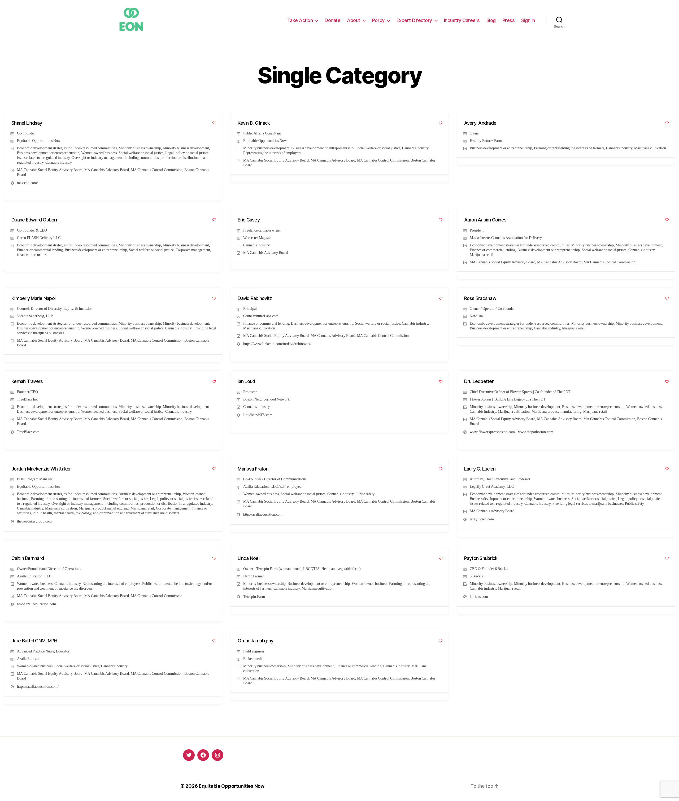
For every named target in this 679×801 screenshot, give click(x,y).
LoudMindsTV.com (257, 415)
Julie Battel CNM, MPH (34, 640)
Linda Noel (248, 558)
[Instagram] (217, 755)
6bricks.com (479, 596)
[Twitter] (189, 755)
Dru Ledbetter (479, 381)
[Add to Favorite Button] (214, 123)
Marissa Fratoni (253, 469)
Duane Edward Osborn (34, 220)
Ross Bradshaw (480, 298)
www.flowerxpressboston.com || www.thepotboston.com (511, 432)
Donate (332, 20)
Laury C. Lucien (480, 469)
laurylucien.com (482, 519)
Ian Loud (246, 381)
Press (508, 20)
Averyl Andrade (480, 123)
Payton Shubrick (481, 558)
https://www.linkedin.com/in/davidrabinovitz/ (277, 344)
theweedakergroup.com (34, 521)
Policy (378, 20)
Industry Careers (462, 20)
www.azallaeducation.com (36, 604)
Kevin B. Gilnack (254, 123)
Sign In (528, 20)
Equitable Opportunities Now (231, 786)
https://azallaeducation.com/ (38, 686)
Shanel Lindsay (26, 123)
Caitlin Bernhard (27, 558)
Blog (491, 20)
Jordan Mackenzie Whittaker (41, 469)
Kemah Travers (27, 381)
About (353, 20)
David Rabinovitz (255, 298)
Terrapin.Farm (254, 596)
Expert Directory (414, 20)
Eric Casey (249, 220)
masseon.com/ (27, 183)
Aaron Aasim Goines (485, 220)
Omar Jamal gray (255, 640)
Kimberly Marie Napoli (33, 298)
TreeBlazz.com (28, 432)
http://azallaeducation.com (262, 514)
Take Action (300, 20)
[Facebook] (203, 755)
